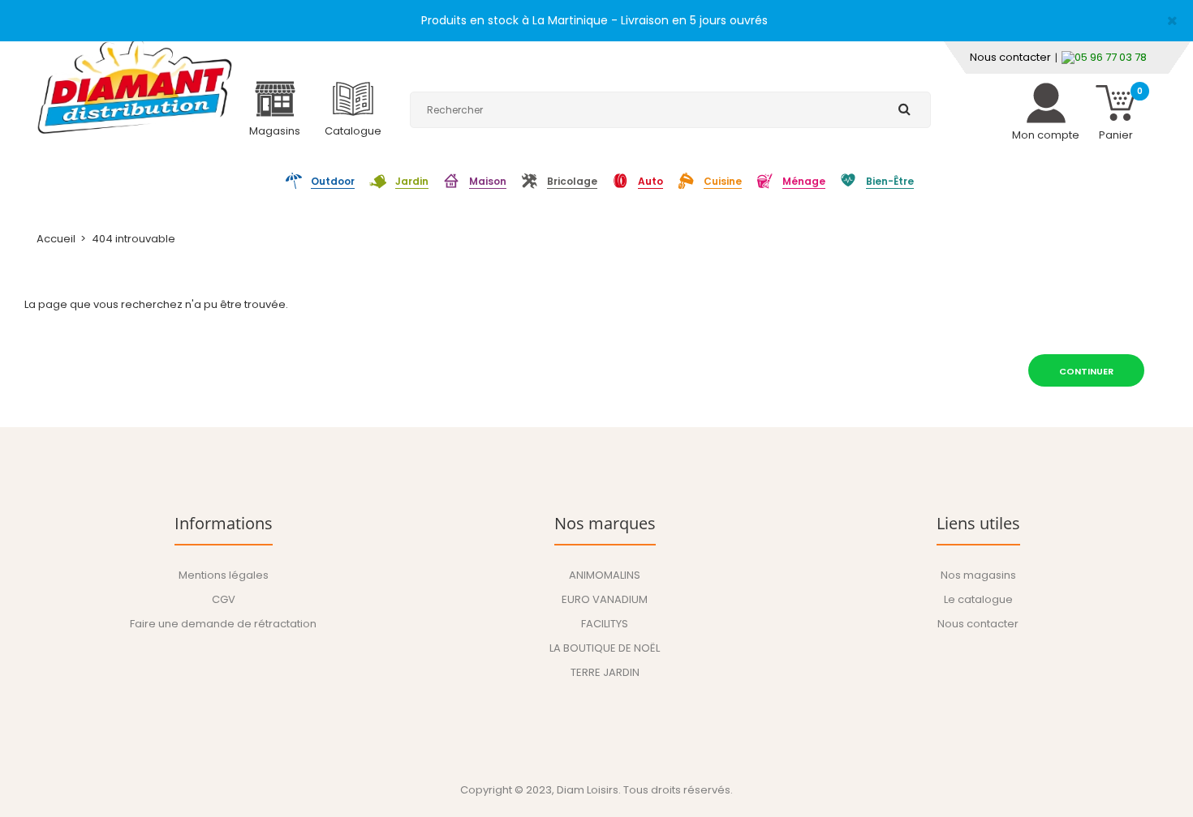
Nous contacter (1010, 57)
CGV (223, 599)
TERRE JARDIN (605, 672)
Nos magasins (978, 575)
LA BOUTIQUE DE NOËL (604, 648)
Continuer (1086, 371)
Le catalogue (978, 599)
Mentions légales (224, 575)
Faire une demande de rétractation (223, 623)
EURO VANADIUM (605, 599)
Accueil (56, 238)
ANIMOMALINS (604, 575)
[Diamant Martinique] (135, 85)
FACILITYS (604, 623)
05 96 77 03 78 (1111, 57)
